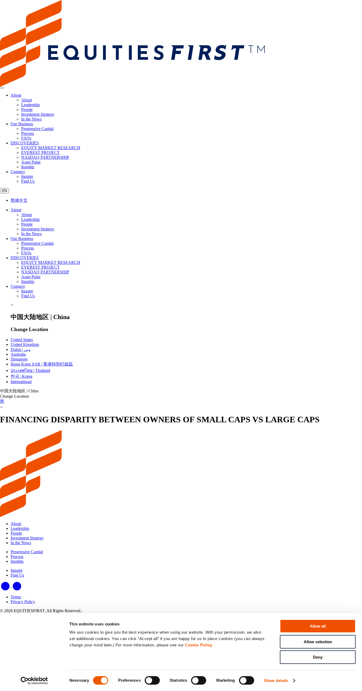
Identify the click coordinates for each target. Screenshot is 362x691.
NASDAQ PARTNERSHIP (45, 272)
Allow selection (318, 642)
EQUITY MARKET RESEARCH (50, 262)
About (16, 95)
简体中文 (19, 200)
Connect (18, 171)
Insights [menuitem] (27, 167)
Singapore (19, 359)
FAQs (26, 253)
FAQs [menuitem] (26, 138)
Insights (27, 281)
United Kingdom (25, 344)
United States (22, 339)
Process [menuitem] (27, 133)
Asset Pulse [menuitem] (31, 162)
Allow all (318, 626)
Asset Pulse (31, 276)
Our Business (22, 124)
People (27, 224)
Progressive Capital (37, 243)
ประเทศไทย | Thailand (30, 370)
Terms (16, 597)
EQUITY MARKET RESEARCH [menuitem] (50, 147)
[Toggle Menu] (2, 88)
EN (4, 191)
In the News (31, 233)
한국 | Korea (21, 376)
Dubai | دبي (20, 349)
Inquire (27, 291)
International (21, 381)
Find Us (28, 296)
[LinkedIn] (6, 585)
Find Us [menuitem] (28, 181)
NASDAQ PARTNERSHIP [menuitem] (45, 157)
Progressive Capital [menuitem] (37, 128)
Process (27, 248)
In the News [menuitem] (31, 119)
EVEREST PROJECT (40, 267)
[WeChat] (17, 585)
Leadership (30, 219)
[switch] (152, 680)
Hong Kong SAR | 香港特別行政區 (42, 364)
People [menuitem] (27, 109)
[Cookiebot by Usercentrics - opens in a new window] (34, 681)
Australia (18, 354)
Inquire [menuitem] (27, 176)
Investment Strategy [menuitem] (37, 114)
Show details (276, 680)
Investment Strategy (37, 229)
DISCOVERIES (25, 143)
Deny (318, 657)
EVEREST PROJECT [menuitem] (40, 152)
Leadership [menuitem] (30, 104)
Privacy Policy (23, 601)
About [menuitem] (26, 100)
